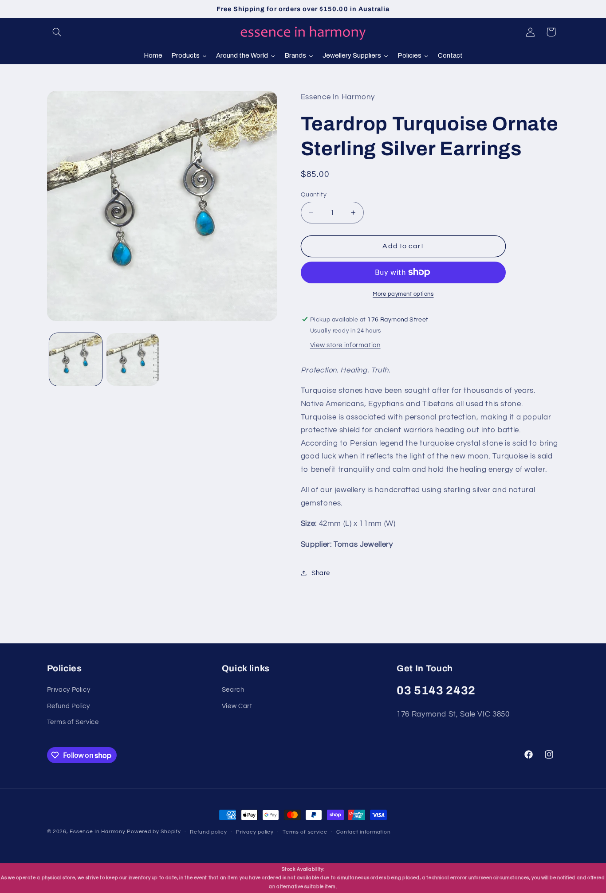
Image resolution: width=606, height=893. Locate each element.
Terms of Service (73, 722)
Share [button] (320, 572)
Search (233, 689)
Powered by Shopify (154, 831)
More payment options (403, 294)
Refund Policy (68, 706)
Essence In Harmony (97, 831)
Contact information (363, 831)
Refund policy (208, 831)
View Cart (237, 706)
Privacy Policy (69, 689)
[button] (57, 32)
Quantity (314, 194)
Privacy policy (254, 831)
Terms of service (305, 831)
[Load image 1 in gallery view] (75, 359)
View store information (345, 345)
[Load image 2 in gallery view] (132, 359)
